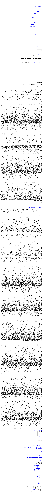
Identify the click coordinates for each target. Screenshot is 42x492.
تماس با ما (38, 4)
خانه (38, 8)
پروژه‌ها (35, 13)
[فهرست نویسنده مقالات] (39, 435)
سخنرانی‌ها (34, 22)
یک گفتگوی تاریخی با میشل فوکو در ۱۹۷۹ (35, 445)
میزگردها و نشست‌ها (32, 24)
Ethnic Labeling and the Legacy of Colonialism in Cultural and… (31, 203)
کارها (38, 11)
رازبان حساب (33, 489)
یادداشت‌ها (34, 20)
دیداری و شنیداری (36, 37)
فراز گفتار (37, 473)
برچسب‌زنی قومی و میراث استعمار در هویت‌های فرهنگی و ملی (31, 205)
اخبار (38, 46)
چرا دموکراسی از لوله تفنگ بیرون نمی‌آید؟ (34, 207)
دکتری (35, 35)
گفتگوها (35, 18)
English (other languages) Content (36, 448)
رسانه (31, 430)
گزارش (38, 477)
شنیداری (35, 41)
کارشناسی (34, 32)
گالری (38, 43)
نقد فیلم (38, 476)
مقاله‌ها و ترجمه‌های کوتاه (35, 466)
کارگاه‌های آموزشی (33, 26)
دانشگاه (38, 481)
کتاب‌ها (35, 15)
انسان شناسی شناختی (36, 430)
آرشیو (41, 430)
